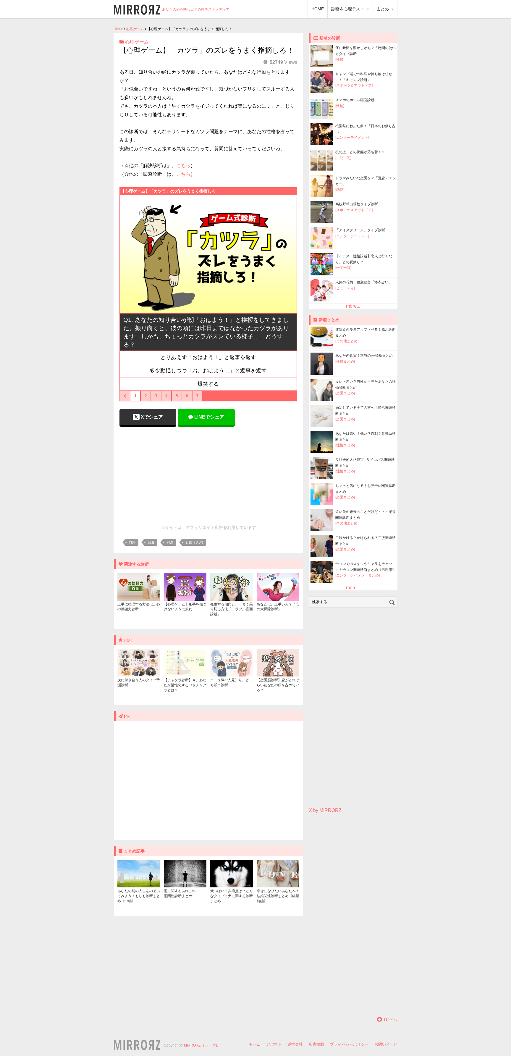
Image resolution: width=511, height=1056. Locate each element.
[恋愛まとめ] (345, 393)
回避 (151, 542)
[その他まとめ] (346, 341)
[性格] (339, 59)
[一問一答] (343, 158)
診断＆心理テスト (348, 9)
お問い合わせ (385, 1044)
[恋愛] (339, 190)
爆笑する (208, 384)
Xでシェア (151, 416)
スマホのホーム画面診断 (354, 100)
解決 (170, 542)
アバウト (274, 1044)
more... (353, 306)
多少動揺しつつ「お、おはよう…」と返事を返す (208, 371)
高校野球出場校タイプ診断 (356, 204)
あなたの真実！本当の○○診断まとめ (364, 355)
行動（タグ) (194, 542)
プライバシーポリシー (349, 1044)
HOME (317, 9)
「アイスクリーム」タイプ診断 (360, 230)
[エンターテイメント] (352, 137)
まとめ (383, 9)
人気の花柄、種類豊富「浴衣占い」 (363, 282)
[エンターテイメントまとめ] (357, 575)
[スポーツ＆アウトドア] (354, 85)
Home (118, 29)
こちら (183, 165)
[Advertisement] (208, 474)
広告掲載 (316, 1044)
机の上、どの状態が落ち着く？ (360, 152)
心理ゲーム (135, 29)
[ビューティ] (345, 288)
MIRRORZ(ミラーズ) (200, 1045)
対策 (132, 542)
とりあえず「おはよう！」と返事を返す (208, 357)
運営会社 (295, 1044)
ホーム (254, 1044)
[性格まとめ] (345, 361)
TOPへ (389, 1019)
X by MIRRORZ (325, 810)
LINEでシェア (208, 416)
